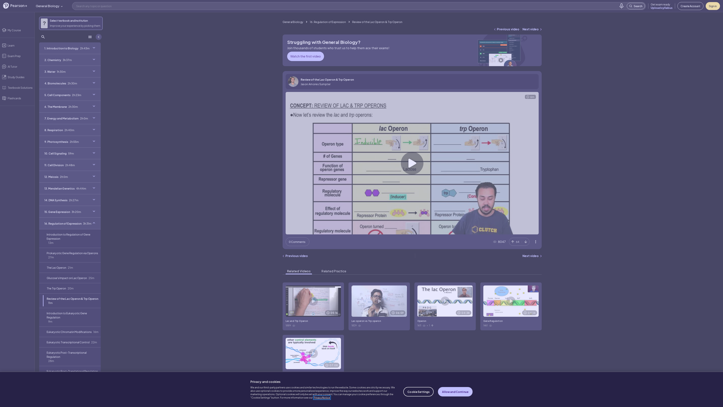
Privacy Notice (322, 397)
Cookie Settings (418, 391)
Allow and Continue (455, 391)
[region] (361, 389)
